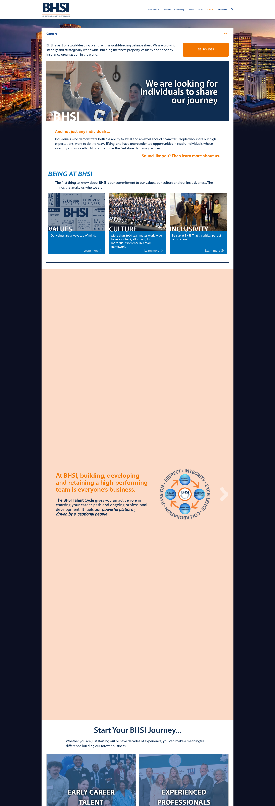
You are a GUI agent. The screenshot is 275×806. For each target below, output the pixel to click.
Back (226, 33)
